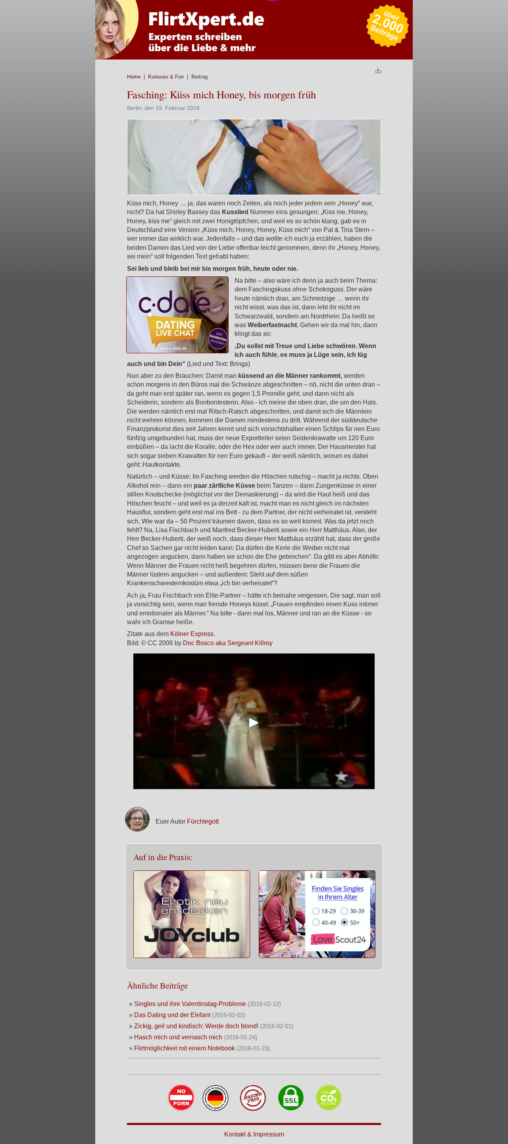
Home (133, 77)
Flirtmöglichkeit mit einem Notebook (184, 1048)
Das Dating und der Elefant (172, 1015)
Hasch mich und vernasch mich (178, 1037)
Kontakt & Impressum (254, 1134)
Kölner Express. (192, 633)
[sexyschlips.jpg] (254, 192)
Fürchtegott (203, 821)
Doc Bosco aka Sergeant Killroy (228, 643)
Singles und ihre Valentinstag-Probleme (190, 1003)
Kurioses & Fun (166, 77)
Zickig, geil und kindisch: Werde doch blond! (196, 1026)
